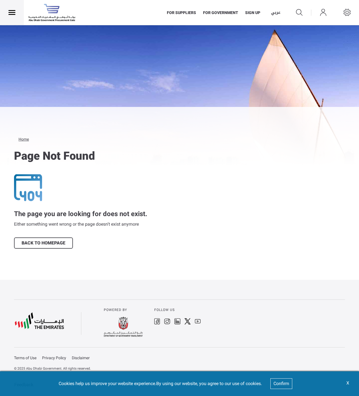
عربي (275, 13)
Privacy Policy (54, 358)
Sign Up (252, 12)
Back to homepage (43, 243)
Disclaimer (81, 358)
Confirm (281, 383)
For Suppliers (181, 12)
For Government (220, 12)
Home (24, 139)
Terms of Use (25, 358)
